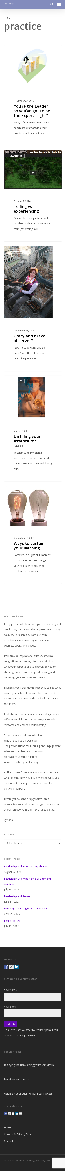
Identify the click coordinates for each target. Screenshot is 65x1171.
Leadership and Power (17, 896)
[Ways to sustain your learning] (33, 535)
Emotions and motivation (19, 1079)
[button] (59, 4)
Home (7, 1127)
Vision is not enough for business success (28, 1093)
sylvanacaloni (18, 49)
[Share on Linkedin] (16, 1113)
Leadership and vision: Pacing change (25, 866)
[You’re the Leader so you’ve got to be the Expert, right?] (33, 95)
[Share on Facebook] (5, 1113)
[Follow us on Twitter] (11, 967)
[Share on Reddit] (13, 1113)
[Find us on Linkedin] (16, 967)
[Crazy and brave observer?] (33, 308)
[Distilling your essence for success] (33, 428)
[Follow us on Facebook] (6, 967)
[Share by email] (20, 1113)
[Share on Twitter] (9, 1113)
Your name (10, 990)
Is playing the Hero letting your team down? (29, 1065)
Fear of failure (12, 920)
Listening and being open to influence (26, 908)
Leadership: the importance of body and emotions (27, 881)
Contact (8, 1141)
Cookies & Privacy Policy (18, 1134)
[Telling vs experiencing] (33, 195)
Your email (10, 1006)
